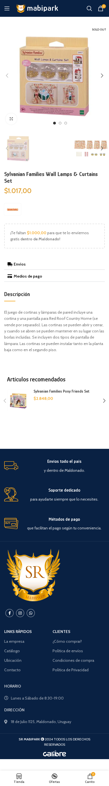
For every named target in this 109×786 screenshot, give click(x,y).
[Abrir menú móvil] (7, 8)
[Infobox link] (54, 466)
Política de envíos (68, 650)
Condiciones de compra (73, 660)
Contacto (12, 669)
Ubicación (13, 660)
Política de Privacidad (71, 669)
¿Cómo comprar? (67, 641)
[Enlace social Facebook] (9, 613)
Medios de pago (28, 276)
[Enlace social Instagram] (20, 613)
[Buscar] (89, 8)
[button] (54, 264)
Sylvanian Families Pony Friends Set (61, 391)
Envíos (20, 264)
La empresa (14, 641)
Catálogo (12, 650)
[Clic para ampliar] (11, 119)
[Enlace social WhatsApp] (31, 613)
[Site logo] (36, 7)
